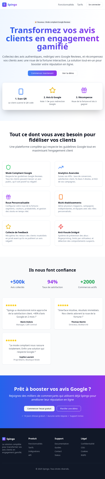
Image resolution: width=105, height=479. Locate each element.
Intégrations (34, 451)
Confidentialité (87, 443)
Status (57, 455)
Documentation (62, 443)
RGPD (83, 455)
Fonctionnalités (66, 4)
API (29, 455)
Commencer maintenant (42, 73)
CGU (83, 447)
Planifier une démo (69, 408)
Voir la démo (68, 73)
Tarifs (80, 4)
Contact (58, 451)
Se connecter (94, 4)
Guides (58, 447)
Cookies (84, 451)
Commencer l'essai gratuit (39, 408)
